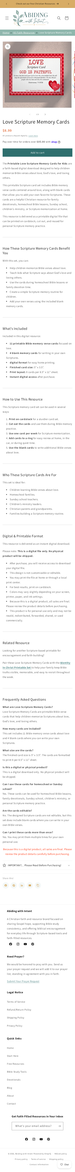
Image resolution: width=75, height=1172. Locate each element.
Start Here (12, 1055)
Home (6, 32)
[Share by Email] (30, 885)
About (10, 1095)
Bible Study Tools (17, 1071)
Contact (11, 1103)
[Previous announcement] (6, 4)
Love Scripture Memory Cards (55, 32)
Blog (9, 1087)
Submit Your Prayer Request (23, 981)
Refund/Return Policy (19, 1009)
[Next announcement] (68, 4)
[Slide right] (45, 114)
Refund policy (61, 1153)
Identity (65, 662)
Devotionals (14, 1079)
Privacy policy (21, 1159)
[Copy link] (38, 885)
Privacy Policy (14, 1025)
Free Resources (15, 1063)
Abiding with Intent (24, 1153)
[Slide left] (30, 114)
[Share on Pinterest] (14, 885)
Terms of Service (16, 1001)
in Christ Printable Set (17, 667)
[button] (7, 18)
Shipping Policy (15, 1017)
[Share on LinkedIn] (22, 885)
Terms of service (38, 1159)
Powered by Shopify (42, 1153)
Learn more (33, 135)
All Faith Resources (24, 32)
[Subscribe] (59, 1126)
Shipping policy (56, 1159)
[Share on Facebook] (6, 885)
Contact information (39, 1164)
